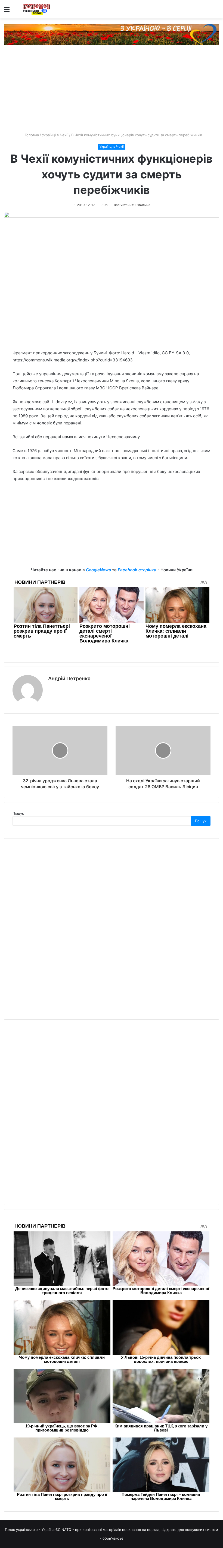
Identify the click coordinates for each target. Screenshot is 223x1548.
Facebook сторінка (137, 569)
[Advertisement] (111, 91)
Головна (31, 135)
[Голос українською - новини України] (36, 9)
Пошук (18, 813)
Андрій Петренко (69, 678)
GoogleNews (98, 569)
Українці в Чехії (55, 135)
